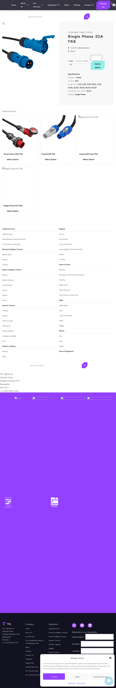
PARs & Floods (7, 320)
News (66, 4)
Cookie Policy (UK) (31, 666)
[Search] (87, 16)
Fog (60, 335)
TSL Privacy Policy (31, 670)
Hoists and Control (65, 244)
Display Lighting (7, 330)
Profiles (4, 259)
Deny (77, 676)
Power (78, 77)
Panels (4, 300)
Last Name (76, 651)
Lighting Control (8, 228)
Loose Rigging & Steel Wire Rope (70, 249)
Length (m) (70, 62)
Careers (28, 651)
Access (61, 234)
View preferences (101, 676)
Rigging (62, 228)
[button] (110, 657)
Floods (4, 290)
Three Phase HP (64, 290)
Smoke (61, 346)
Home (13, 4)
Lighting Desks (7, 234)
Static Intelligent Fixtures (12, 269)
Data (60, 310)
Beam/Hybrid (7, 254)
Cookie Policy (72, 683)
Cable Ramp (63, 305)
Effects (4, 295)
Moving (4, 351)
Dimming (62, 279)
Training (77, 4)
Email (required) (78, 636)
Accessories (63, 239)
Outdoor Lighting (8, 346)
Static (4, 356)
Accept (54, 676)
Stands (61, 254)
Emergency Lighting (9, 335)
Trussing (62, 259)
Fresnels (5, 310)
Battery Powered (8, 279)
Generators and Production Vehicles (71, 274)
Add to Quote (98, 65)
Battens (5, 274)
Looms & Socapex (65, 315)
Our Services (30, 636)
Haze (61, 341)
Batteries (62, 269)
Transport (28, 659)
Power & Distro (65, 264)
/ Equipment (73, 32)
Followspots (6, 325)
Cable (82, 32)
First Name (76, 643)
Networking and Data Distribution (14, 239)
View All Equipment (66, 351)
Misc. (4, 341)
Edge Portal (29, 662)
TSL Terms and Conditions (34, 674)
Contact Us (103, 5)
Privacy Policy (81, 683)
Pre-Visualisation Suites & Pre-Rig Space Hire (34, 641)
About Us (28, 632)
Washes (5, 264)
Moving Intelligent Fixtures (12, 249)
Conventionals (7, 285)
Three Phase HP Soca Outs (68, 295)
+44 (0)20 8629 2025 (9, 390)
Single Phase (63, 284)
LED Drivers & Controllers (11, 244)
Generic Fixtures (8, 305)
